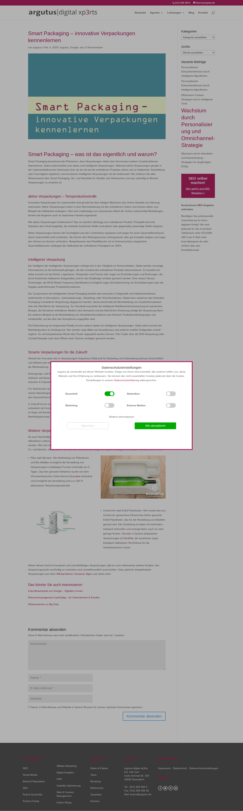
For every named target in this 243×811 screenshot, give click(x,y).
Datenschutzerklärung (126, 380)
